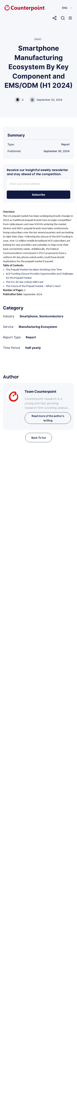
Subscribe (38, 194)
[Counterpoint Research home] (16, 8)
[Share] (55, 18)
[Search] (63, 18)
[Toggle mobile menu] (70, 18)
